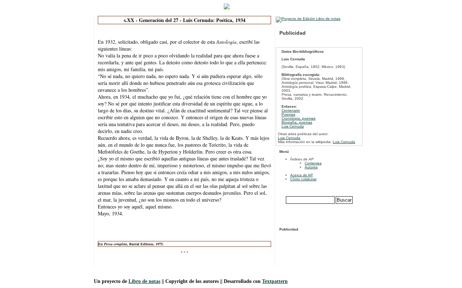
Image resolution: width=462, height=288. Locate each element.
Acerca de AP (301, 175)
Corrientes (313, 163)
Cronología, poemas (298, 118)
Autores (311, 167)
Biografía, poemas (297, 122)
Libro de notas (144, 281)
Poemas (288, 114)
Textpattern (275, 281)
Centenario (291, 110)
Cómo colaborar (303, 179)
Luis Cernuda (293, 126)
